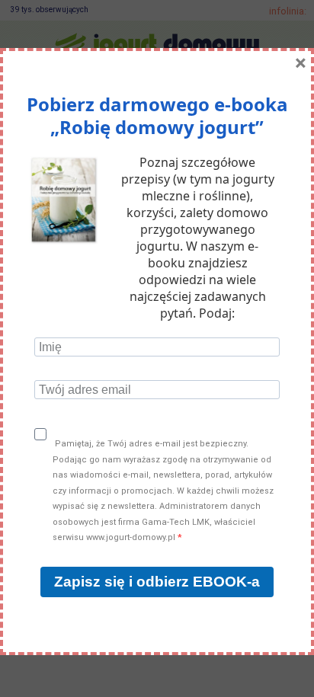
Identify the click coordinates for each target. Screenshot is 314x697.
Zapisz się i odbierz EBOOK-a (157, 582)
